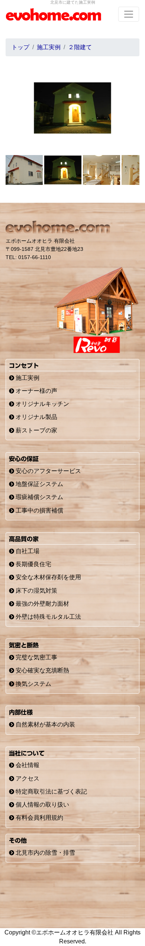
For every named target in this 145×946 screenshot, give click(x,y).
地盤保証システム (38, 484)
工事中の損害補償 (38, 510)
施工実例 (26, 378)
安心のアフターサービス (47, 471)
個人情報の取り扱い (41, 804)
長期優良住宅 (32, 564)
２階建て (80, 47)
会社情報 (26, 765)
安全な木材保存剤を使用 (47, 577)
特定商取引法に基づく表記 (50, 791)
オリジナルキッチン (41, 404)
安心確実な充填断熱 (41, 670)
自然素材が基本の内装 (44, 724)
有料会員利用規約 (38, 817)
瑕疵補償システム (38, 497)
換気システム (32, 684)
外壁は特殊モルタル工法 (47, 617)
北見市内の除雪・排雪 (44, 852)
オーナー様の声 (35, 391)
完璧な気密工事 (35, 657)
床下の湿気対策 (35, 590)
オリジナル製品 (35, 417)
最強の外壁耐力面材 (41, 603)
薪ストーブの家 (35, 430)
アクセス (26, 778)
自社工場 (26, 551)
